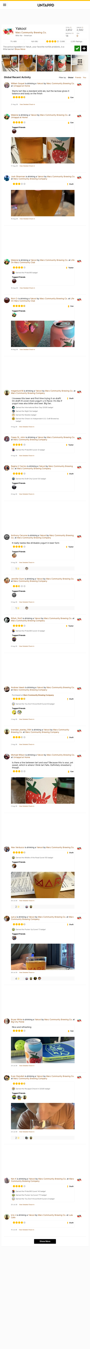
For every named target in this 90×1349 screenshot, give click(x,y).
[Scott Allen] (35, 978)
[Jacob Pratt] (26, 906)
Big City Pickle (17, 1022)
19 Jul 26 (14, 1230)
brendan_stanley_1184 (21, 730)
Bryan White (16, 1019)
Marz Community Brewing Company (30, 179)
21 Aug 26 (14, 104)
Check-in (77, 48)
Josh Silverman (18, 176)
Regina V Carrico (19, 466)
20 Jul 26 (14, 1204)
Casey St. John (18, 437)
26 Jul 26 (14, 900)
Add (84, 48)
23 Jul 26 (14, 1132)
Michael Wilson (18, 755)
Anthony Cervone (19, 535)
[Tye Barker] (30, 906)
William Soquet (18, 83)
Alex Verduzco (17, 847)
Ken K (13, 1179)
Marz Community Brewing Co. (31, 32)
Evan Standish (17, 1076)
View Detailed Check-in (27, 104)
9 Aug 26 (14, 427)
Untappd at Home (21, 86)
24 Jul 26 (14, 1065)
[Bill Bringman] (30, 1137)
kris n (13, 1215)
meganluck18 (17, 391)
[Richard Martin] (39, 978)
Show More (20, 49)
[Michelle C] (26, 568)
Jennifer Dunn (17, 579)
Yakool (40, 83)
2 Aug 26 (14, 719)
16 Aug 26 (14, 219)
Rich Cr (14, 298)
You (84, 77)
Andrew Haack (18, 687)
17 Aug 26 (14, 166)
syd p (13, 917)
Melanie (14, 115)
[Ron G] (26, 1137)
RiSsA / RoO (16, 618)
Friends (78, 77)
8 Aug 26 (14, 494)
